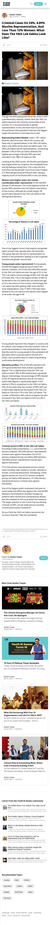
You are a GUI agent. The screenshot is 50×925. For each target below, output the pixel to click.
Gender (6, 892)
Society (6, 880)
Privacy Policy (25, 915)
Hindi (17, 880)
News (30, 892)
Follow (43, 558)
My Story (7, 898)
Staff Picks (19, 892)
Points (30, 913)
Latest (30, 886)
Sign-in (38, 4)
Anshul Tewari (11, 83)
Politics (27, 880)
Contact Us (16, 915)
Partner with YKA (21, 913)
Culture (19, 886)
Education (7, 886)
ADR (31, 448)
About (13, 913)
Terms (9, 915)
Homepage (6, 913)
